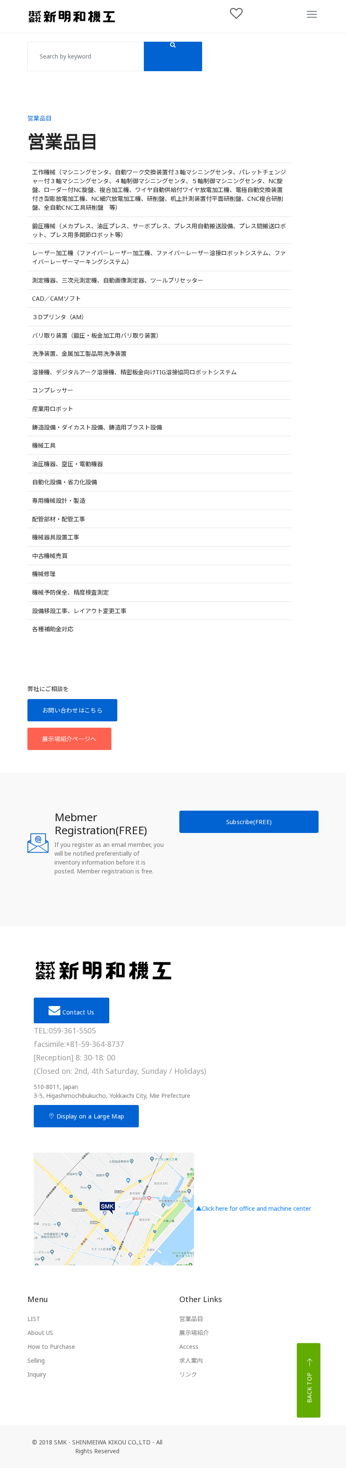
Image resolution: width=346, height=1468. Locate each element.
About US (40, 1333)
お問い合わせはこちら (72, 710)
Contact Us (77, 1012)
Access (188, 1347)
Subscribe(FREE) (249, 822)
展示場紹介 (194, 1333)
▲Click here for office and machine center (252, 1208)
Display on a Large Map (89, 1116)
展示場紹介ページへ (69, 739)
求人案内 (191, 1360)
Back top (309, 1387)
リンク (188, 1374)
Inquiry (36, 1374)
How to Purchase (51, 1347)
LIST (33, 1319)
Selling (36, 1360)
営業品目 (191, 1319)
